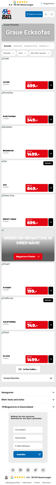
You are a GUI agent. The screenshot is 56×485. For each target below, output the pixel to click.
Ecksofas (7, 46)
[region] (28, 378)
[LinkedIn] (28, 470)
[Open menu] (51, 14)
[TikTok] (35, 470)
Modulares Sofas (30, 46)
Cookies (37, 483)
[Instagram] (20, 470)
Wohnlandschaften (46, 46)
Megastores (48, 3)
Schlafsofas (17, 46)
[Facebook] (12, 470)
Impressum (46, 483)
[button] (21, 3)
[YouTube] (43, 470)
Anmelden (21, 454)
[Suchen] (46, 14)
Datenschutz (27, 483)
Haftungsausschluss (12, 483)
